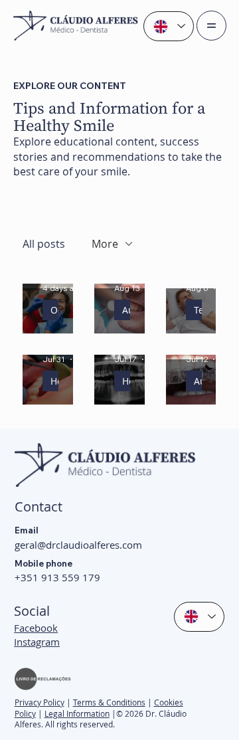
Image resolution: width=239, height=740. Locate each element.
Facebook (36, 627)
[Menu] (211, 26)
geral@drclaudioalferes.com (78, 544)
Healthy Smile (54, 381)
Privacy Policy (39, 702)
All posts (44, 243)
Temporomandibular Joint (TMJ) (198, 310)
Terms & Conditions (109, 702)
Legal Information (77, 713)
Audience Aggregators (126, 310)
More (105, 243)
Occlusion (54, 310)
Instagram (37, 641)
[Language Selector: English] (168, 26)
